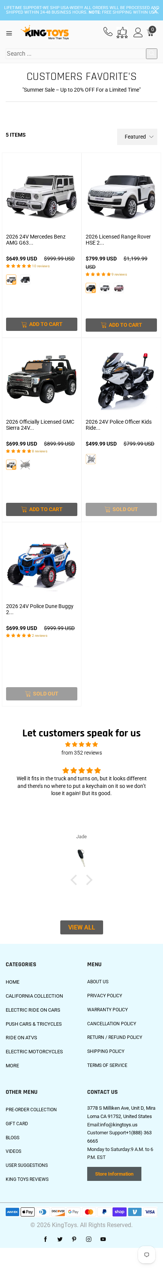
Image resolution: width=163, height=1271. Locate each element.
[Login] (138, 33)
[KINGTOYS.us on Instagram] (88, 1239)
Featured (135, 137)
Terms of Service (107, 1065)
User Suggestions (27, 1165)
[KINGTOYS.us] (45, 32)
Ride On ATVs (21, 1037)
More (12, 1065)
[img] (81, 744)
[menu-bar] (12, 32)
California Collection (34, 996)
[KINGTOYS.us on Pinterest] (74, 1239)
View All (81, 927)
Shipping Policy (105, 1051)
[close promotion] (155, 10)
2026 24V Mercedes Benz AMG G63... (36, 240)
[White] (11, 279)
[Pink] (119, 288)
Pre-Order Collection (31, 1109)
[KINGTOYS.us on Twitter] (59, 1239)
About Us (97, 981)
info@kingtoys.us (119, 1125)
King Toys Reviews (27, 1179)
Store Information (114, 1174)
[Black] (25, 279)
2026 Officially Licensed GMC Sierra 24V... (40, 425)
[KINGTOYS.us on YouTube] (103, 1239)
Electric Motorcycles (34, 1051)
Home (12, 982)
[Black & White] (91, 459)
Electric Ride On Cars (33, 1010)
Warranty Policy (107, 1009)
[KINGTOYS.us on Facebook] (45, 1239)
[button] (76, 879)
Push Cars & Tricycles (34, 1024)
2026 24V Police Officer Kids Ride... (119, 425)
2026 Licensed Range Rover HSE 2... (118, 240)
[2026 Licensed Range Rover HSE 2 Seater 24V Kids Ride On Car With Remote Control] (121, 194)
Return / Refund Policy (114, 1037)
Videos (13, 1151)
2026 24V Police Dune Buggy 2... (40, 609)
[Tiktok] (117, 1239)
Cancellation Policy (111, 1023)
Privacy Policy (104, 995)
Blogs (12, 1137)
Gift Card (17, 1123)
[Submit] (151, 53)
